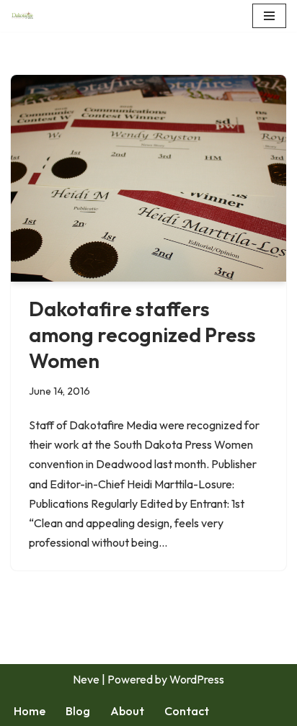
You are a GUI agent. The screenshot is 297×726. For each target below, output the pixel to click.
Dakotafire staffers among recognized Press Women (142, 335)
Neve (86, 679)
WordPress (196, 679)
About (127, 711)
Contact (186, 711)
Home (29, 711)
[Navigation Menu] (269, 16)
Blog (78, 711)
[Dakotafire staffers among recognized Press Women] (148, 178)
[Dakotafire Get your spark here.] (22, 16)
